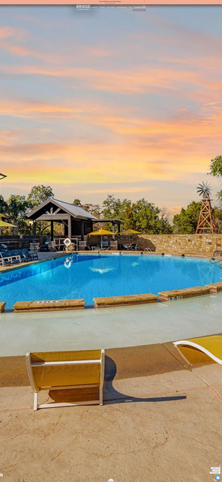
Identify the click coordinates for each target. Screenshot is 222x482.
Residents (143, 10)
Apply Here (136, 10)
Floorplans (94, 7)
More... (130, 7)
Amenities (102, 7)
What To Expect (111, 7)
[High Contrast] (1, 475)
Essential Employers (122, 7)
